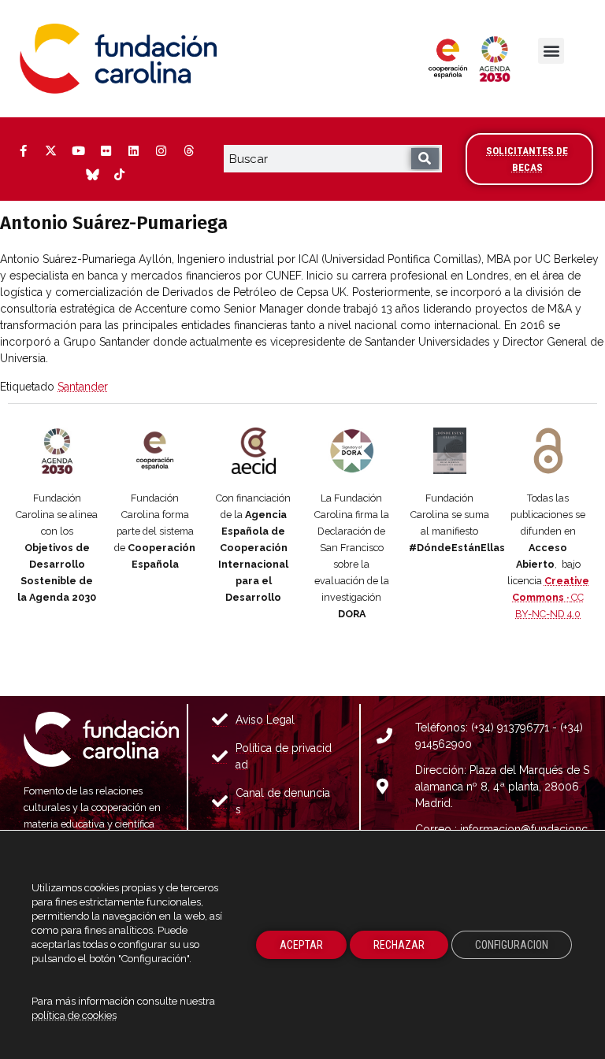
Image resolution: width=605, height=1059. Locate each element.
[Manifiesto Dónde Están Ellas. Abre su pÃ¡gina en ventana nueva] (450, 451)
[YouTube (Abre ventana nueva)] (78, 151)
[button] (551, 51)
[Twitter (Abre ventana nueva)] (50, 151)
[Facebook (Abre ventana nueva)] (23, 151)
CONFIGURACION (511, 945)
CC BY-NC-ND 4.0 (550, 597)
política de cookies (74, 1015)
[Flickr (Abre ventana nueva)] (105, 151)
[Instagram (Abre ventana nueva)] (161, 151)
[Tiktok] (120, 175)
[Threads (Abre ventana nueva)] (188, 151)
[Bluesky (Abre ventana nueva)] (92, 175)
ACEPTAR (301, 945)
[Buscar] (425, 158)
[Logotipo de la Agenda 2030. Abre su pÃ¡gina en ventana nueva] (57, 451)
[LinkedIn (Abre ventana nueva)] (133, 151)
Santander (83, 386)
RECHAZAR (399, 945)
